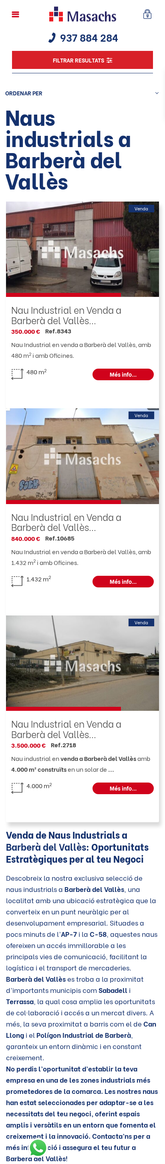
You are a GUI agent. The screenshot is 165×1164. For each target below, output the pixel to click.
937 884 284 (89, 37)
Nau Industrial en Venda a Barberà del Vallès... (66, 314)
